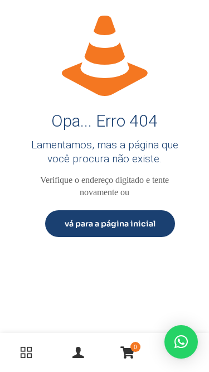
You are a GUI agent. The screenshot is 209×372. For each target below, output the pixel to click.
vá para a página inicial (110, 224)
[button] (181, 342)
